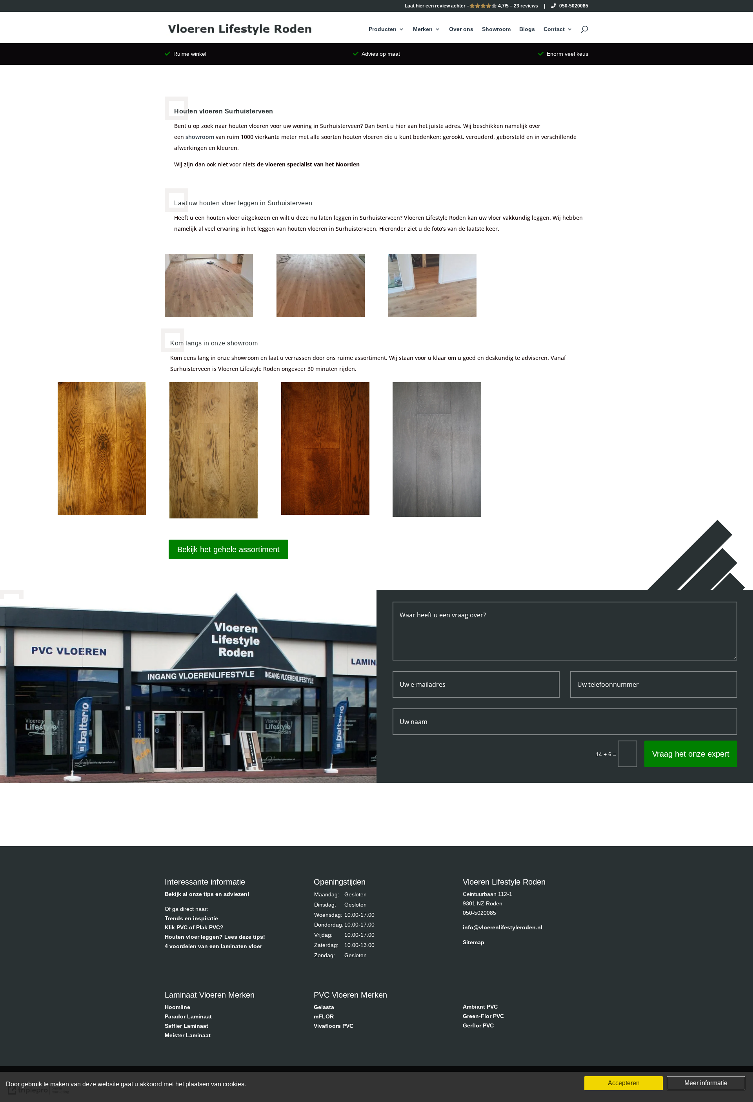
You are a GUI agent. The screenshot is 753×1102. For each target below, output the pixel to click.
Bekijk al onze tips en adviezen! (207, 894)
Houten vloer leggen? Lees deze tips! (215, 937)
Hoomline (177, 1007)
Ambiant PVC (480, 1006)
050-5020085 (572, 6)
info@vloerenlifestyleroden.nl (502, 927)
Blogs (527, 29)
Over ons (461, 29)
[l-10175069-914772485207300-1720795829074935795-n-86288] (209, 315)
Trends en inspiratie (191, 918)
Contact (554, 29)
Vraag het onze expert (690, 754)
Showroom (496, 29)
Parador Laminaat (188, 1016)
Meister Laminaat (188, 1035)
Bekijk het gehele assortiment (228, 549)
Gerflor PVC (478, 1025)
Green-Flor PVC (483, 1016)
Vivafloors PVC (333, 1026)
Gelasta (324, 1007)
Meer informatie (706, 1083)
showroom (200, 136)
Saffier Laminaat (186, 1026)
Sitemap (473, 942)
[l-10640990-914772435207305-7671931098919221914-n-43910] (320, 315)
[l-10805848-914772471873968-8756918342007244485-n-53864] (432, 315)
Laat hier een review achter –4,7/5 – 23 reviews (471, 6)
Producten (383, 29)
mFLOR (324, 1016)
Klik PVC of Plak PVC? (194, 927)
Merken (423, 29)
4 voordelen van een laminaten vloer (213, 946)
